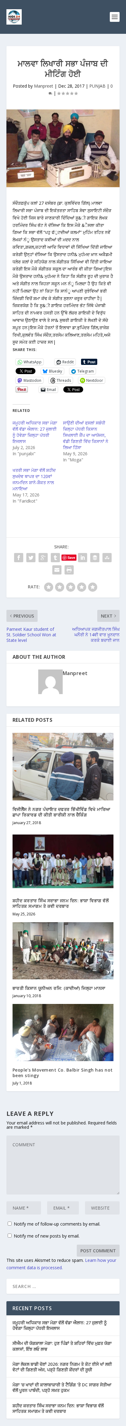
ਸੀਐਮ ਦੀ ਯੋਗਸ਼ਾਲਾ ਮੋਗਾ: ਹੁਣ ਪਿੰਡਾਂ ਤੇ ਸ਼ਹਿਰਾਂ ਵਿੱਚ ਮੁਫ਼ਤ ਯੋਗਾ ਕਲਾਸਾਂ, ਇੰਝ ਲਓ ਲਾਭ (62, 1346)
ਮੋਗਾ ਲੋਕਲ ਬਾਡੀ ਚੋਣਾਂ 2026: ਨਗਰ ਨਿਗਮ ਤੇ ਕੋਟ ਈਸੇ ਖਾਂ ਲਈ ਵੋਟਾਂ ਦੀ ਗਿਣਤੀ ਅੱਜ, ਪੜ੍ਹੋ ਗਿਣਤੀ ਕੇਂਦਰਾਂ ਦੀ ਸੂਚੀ (62, 1367)
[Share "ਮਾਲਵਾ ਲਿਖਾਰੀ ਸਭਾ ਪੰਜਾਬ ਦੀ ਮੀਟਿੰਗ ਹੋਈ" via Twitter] (31, 557)
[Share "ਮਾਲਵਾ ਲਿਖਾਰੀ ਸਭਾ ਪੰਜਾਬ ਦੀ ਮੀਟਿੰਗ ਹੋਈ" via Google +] (43, 557)
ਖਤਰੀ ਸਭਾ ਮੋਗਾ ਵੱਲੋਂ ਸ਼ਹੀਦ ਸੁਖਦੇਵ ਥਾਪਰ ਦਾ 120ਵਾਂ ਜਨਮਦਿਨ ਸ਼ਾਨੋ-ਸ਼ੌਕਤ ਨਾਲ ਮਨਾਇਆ (34, 479)
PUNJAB (97, 86)
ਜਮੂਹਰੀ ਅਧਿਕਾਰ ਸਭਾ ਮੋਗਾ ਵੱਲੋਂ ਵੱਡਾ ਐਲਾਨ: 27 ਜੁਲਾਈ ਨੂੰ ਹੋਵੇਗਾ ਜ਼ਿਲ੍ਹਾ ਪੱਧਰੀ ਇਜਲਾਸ (35, 432)
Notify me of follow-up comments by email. (57, 1224)
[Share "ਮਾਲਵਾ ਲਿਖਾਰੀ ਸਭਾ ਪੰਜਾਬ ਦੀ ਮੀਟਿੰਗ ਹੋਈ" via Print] (69, 570)
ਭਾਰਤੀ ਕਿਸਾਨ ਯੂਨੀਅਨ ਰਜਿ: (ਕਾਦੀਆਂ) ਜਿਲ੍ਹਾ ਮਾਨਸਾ (59, 988)
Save (71, 557)
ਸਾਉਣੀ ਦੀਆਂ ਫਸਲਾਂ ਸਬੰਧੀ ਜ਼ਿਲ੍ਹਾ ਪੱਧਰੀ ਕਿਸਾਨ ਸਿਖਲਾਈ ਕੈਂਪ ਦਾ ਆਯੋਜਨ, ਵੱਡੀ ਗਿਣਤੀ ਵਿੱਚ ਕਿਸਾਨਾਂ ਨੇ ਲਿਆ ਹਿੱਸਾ (85, 435)
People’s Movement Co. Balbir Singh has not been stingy (63, 1072)
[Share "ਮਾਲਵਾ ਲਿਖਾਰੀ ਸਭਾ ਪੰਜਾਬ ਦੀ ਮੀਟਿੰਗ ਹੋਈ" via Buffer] (95, 557)
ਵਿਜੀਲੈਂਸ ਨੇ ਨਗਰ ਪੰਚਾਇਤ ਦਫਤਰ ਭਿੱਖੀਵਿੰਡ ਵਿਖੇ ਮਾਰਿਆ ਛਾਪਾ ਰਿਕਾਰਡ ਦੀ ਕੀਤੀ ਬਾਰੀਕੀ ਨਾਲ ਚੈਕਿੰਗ (61, 812)
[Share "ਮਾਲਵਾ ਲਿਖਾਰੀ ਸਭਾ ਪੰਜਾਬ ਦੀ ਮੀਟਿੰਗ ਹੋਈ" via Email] (57, 570)
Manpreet (43, 86)
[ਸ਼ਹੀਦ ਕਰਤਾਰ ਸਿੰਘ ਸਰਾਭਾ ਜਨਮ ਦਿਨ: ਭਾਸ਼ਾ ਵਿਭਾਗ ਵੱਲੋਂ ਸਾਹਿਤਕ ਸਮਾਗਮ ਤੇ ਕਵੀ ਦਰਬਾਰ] (63, 861)
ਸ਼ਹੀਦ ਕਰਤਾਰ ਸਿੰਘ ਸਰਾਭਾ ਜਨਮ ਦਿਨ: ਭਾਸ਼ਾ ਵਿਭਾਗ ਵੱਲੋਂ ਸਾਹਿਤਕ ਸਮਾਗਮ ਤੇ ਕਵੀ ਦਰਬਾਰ (61, 903)
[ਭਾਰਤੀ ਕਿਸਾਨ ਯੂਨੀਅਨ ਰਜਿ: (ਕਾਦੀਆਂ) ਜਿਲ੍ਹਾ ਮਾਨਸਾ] (63, 950)
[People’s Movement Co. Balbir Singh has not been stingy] (63, 1032)
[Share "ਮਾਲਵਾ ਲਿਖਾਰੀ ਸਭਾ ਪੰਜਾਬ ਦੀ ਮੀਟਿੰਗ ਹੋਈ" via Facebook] (19, 557)
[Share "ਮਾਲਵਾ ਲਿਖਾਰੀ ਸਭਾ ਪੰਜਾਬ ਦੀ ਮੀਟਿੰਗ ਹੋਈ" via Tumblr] (55, 557)
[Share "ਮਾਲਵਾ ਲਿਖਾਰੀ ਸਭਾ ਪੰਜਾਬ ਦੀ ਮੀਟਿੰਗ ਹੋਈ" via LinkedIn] (82, 557)
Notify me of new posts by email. (47, 1236)
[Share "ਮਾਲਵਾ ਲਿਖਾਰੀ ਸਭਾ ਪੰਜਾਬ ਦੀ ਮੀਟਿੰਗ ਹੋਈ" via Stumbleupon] (107, 557)
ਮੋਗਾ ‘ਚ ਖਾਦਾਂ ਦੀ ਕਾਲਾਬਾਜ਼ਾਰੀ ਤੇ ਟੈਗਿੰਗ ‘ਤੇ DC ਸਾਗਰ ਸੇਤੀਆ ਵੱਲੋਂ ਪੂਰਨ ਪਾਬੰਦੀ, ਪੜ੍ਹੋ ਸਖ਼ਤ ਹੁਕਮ (62, 1387)
